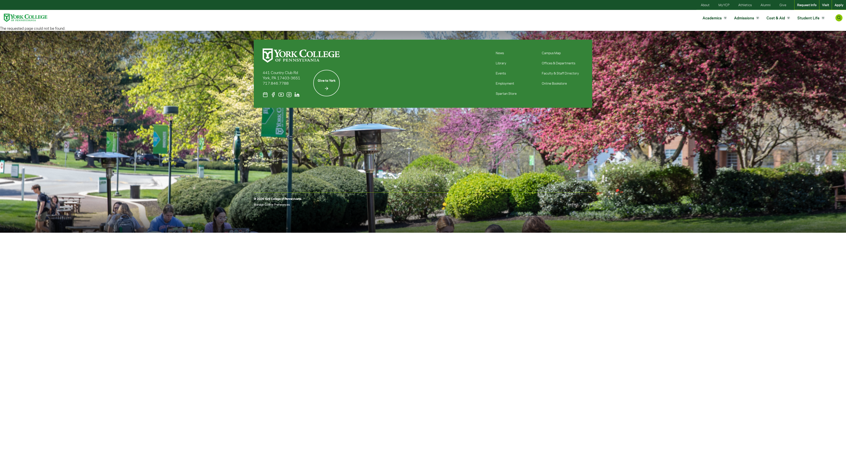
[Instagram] (289, 94)
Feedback (572, 204)
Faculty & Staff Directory (560, 73)
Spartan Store (506, 93)
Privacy (587, 204)
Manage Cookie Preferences (272, 204)
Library (501, 63)
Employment (505, 83)
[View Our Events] (265, 94)
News (500, 53)
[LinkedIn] (297, 94)
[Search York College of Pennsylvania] (838, 17)
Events (501, 73)
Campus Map (551, 53)
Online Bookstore (554, 83)
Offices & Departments (558, 63)
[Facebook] (273, 94)
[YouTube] (281, 94)
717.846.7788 (276, 83)
